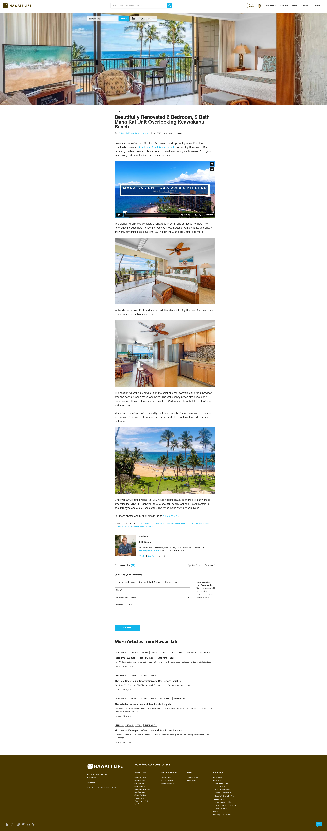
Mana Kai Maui (192, 523)
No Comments (169, 133)
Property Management (168, 783)
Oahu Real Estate (139, 783)
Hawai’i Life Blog (192, 777)
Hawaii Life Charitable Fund (224, 796)
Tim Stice (118, 690)
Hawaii (146, 523)
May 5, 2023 (156, 133)
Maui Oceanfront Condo (134, 526)
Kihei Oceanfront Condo (175, 523)
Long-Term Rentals (167, 780)
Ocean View (191, 652)
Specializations (219, 799)
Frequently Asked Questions (222, 814)
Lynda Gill (118, 666)
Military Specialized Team (224, 802)
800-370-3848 (161, 764)
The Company (220, 786)
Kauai (154, 652)
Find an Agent (217, 777)
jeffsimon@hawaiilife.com (149, 551)
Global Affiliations (221, 809)
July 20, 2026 (127, 690)
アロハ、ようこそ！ (141, 801)
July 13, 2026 (127, 716)
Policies (113, 787)
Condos (139, 523)
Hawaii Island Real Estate (142, 789)
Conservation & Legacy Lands (225, 805)
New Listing (160, 523)
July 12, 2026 (127, 742)
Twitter (160, 556)
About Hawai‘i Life (220, 783)
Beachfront (121, 652)
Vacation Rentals (166, 777)
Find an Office (91, 777)
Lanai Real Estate (139, 792)
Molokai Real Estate (140, 795)
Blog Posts (152, 556)
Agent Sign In (91, 782)
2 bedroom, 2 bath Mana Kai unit (156, 147)
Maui (118, 112)
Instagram (164, 556)
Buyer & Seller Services (223, 793)
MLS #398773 (170, 515)
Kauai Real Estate (139, 780)
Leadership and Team (222, 789)
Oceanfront (149, 526)
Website (142, 556)
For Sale (134, 652)
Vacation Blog (191, 780)
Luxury (164, 652)
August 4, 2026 (128, 666)
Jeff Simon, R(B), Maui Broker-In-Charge (133, 133)
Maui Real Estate (139, 786)
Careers (215, 812)
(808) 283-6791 (178, 551)
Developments (139, 798)
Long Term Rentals (140, 804)
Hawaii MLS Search (140, 777)
